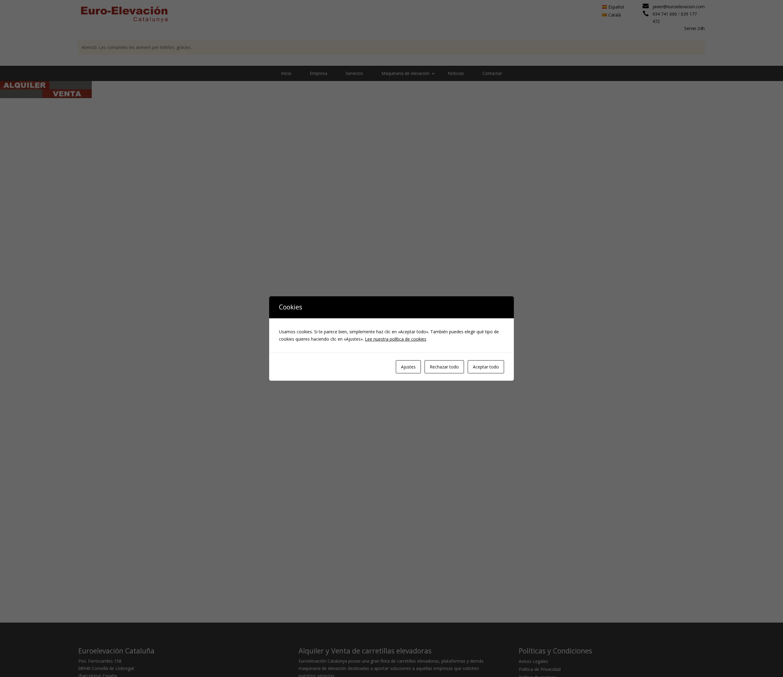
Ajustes (408, 367)
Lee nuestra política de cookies (395, 339)
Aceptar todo (486, 367)
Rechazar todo (444, 367)
